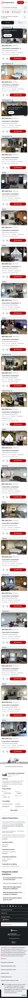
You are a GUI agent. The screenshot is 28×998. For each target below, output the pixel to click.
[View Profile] (14, 27)
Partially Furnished (15, 866)
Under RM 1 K (13, 851)
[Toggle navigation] (25, 2)
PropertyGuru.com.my (6, 947)
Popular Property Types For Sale (9, 980)
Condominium (5, 825)
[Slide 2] (11, 41)
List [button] (8, 22)
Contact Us (4, 913)
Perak (7, 844)
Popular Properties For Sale (8, 966)
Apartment (12, 825)
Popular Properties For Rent (8, 969)
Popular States (5, 973)
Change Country (5, 917)
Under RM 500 (5, 851)
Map (21, 22)
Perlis (3, 844)
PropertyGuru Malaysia (7, 962)
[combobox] (13, 7)
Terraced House (19, 824)
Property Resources (6, 977)
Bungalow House (10, 826)
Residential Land (20, 826)
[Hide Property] (21, 67)
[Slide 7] (17, 223)
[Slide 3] (12, 41)
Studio (3, 859)
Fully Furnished (5, 866)
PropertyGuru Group (6, 910)
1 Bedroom (9, 859)
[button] (5, 786)
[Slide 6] (16, 41)
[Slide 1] (10, 41)
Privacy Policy (7, 989)
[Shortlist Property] (24, 31)
